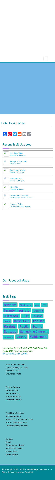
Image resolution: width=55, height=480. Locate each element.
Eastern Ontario (13, 393)
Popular (38, 321)
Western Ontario (13, 396)
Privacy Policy (12, 451)
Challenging (25, 305)
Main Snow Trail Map (15, 364)
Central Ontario (13, 387)
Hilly (26, 315)
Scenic (37, 326)
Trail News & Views (15, 413)
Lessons (37, 315)
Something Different (34, 331)
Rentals (10, 326)
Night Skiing (21, 320)
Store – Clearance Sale (16, 422)
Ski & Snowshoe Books (17, 425)
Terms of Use (12, 454)
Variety (21, 336)
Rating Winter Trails (15, 445)
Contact (9, 439)
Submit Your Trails (14, 448)
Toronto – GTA (12, 390)
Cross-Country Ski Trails (17, 367)
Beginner (10, 304)
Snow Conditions (13, 416)
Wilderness (38, 336)
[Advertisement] (27, 28)
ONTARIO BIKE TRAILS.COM (15, 353)
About (8, 442)
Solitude (10, 331)
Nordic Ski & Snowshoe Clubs (19, 419)
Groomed (38, 310)
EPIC (44, 305)
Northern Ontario (14, 399)
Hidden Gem (11, 315)
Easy (37, 305)
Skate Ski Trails (13, 370)
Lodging (7, 321)
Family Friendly (17, 310)
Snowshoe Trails (13, 373)
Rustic (24, 326)
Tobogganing (8, 337)
